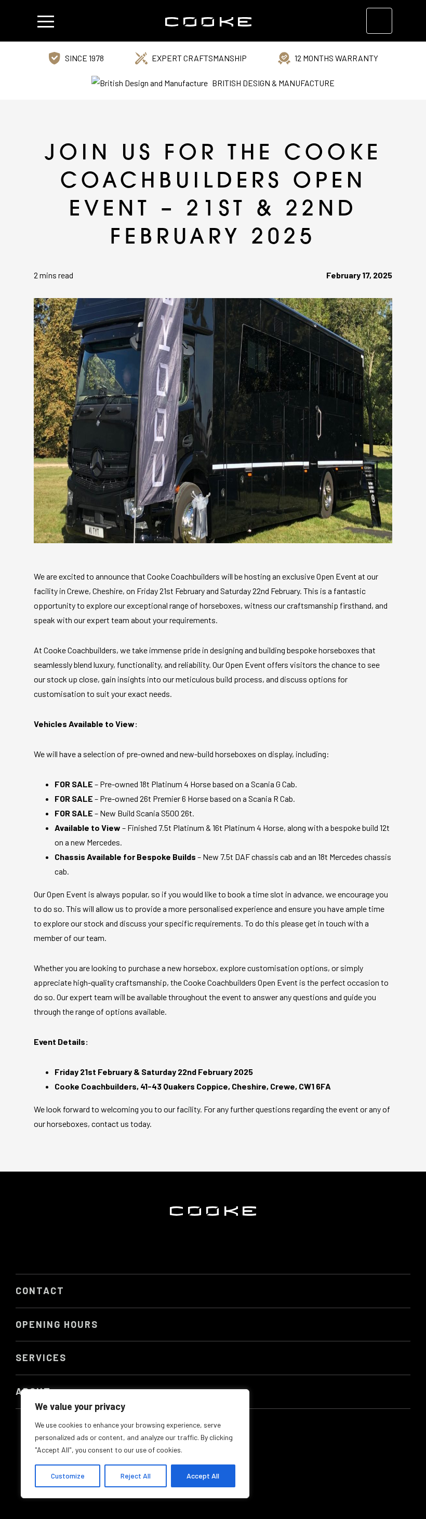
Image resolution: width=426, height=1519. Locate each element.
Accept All (203, 1475)
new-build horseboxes (218, 754)
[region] (135, 1443)
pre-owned (145, 754)
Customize (68, 1475)
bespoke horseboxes (323, 650)
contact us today (120, 1123)
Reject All (136, 1475)
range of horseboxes (205, 605)
